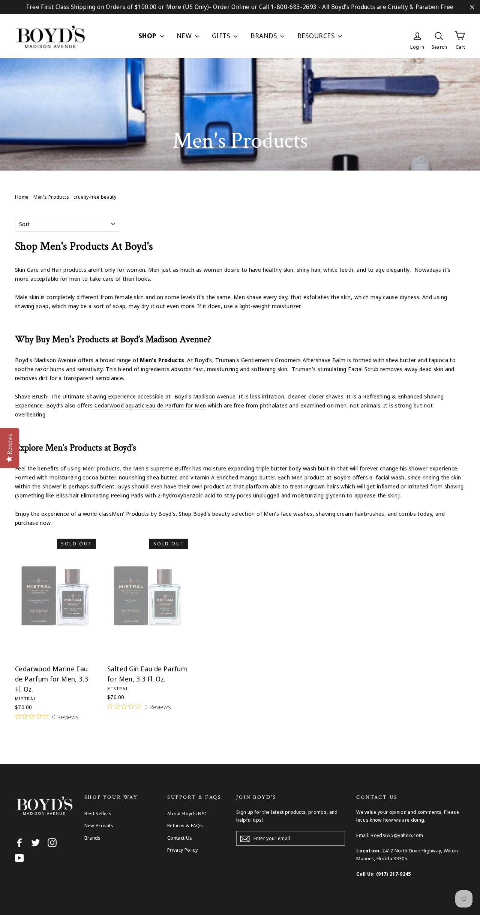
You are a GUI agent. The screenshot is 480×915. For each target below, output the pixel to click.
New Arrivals (99, 825)
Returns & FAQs (185, 825)
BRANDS (264, 35)
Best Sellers (98, 813)
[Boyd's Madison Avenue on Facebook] (19, 842)
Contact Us (179, 837)
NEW (185, 35)
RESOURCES (316, 35)
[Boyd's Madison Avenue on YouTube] (19, 858)
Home (22, 196)
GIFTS (222, 35)
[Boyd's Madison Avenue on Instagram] (52, 842)
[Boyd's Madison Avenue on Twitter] (35, 842)
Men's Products (51, 196)
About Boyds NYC (187, 813)
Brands (92, 837)
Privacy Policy (182, 849)
